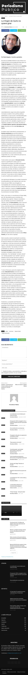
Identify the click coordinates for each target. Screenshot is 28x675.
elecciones (11, 331)
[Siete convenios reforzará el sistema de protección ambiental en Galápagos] (5, 539)
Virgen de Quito (18, 331)
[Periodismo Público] (2, 27)
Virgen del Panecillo (5, 333)
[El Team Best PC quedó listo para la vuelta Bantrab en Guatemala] (5, 593)
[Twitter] (15, 662)
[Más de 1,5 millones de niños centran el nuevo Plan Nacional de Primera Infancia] (5, 531)
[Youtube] (19, 662)
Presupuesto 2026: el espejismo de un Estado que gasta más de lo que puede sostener (18, 422)
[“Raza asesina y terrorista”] (5, 444)
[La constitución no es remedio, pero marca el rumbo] (5, 416)
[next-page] (4, 499)
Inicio (2, 16)
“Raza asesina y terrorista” (15, 442)
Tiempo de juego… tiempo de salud (17, 491)
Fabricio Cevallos (13, 487)
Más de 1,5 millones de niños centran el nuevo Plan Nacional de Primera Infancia (18, 531)
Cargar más (13, 552)
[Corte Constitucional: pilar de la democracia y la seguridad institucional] (5, 458)
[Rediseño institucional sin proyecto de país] (5, 472)
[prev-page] (2, 499)
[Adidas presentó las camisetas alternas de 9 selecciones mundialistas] (5, 600)
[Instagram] (12, 662)
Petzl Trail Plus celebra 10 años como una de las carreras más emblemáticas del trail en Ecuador (18, 607)
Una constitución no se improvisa (17, 428)
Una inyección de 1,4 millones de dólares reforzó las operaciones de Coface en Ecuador (17, 524)
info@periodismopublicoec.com (14, 653)
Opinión (6, 16)
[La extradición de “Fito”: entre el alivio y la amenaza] (5, 479)
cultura (6, 331)
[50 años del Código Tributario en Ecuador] (5, 465)
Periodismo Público (8, 26)
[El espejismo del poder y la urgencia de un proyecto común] (5, 437)
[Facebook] (9, 662)
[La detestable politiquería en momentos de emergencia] (5, 486)
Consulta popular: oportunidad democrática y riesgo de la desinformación (16, 451)
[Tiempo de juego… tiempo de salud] (5, 494)
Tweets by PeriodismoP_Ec (7, 556)
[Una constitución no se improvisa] (5, 430)
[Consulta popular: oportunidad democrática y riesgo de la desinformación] (5, 451)
